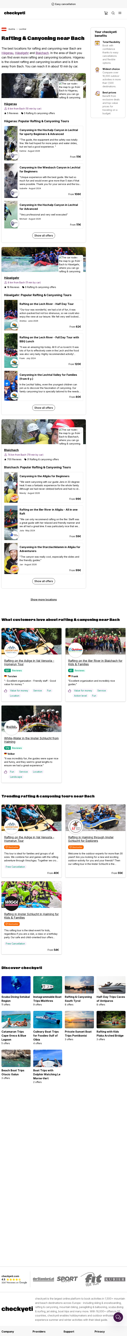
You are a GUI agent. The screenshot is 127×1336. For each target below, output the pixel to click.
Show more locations (44, 599)
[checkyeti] (14, 13)
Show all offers (43, 235)
